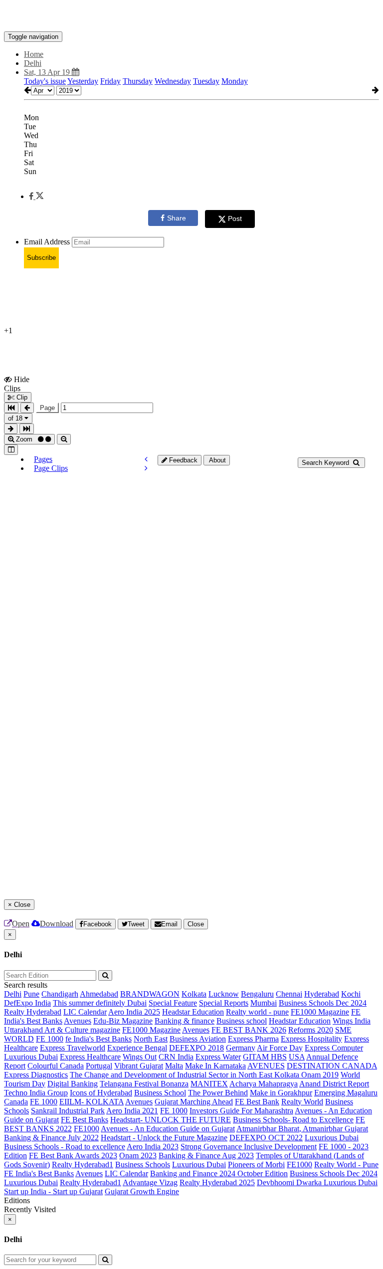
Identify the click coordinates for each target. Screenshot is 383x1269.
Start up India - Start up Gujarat (53, 1191)
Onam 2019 (320, 1074)
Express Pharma (253, 1039)
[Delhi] (191, 16)
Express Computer (334, 1048)
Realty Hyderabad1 (82, 1164)
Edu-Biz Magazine (123, 1021)
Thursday (138, 81)
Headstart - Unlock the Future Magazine (164, 1137)
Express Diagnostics (36, 1074)
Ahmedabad (99, 994)
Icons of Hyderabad (101, 1092)
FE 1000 (49, 1039)
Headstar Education (193, 1012)
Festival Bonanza (161, 1083)
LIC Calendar (85, 1012)
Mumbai (263, 1003)
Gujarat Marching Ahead (194, 1101)
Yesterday (82, 81)
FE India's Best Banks (39, 1173)
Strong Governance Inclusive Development (249, 1146)
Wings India (352, 1021)
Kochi (351, 994)
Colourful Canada (55, 1065)
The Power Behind (218, 1092)
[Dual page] (11, 449)
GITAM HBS (265, 1057)
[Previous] (146, 459)
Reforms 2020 (310, 1030)
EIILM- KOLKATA (91, 1101)
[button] (36, 196)
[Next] (146, 468)
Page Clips (51, 468)
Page (47, 408)
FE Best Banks (84, 1119)
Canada (16, 1101)
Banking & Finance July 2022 (51, 1137)
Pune (31, 994)
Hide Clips (16, 383)
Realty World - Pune (346, 1164)
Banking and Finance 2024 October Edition (219, 1173)
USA (297, 1057)
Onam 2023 (138, 1155)
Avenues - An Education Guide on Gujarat (168, 1128)
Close (196, 924)
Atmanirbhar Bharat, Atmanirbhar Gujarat (302, 1128)
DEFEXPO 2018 (196, 1048)
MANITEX (209, 1083)
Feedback (182, 460)
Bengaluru (257, 994)
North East (151, 1039)
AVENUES (266, 1065)
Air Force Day (280, 1048)
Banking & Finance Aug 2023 (206, 1155)
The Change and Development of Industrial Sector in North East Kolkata (185, 1074)
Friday (110, 81)
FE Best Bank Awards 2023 (73, 1155)
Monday (234, 81)
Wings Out (140, 1057)
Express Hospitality (311, 1039)
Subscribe (41, 257)
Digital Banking (72, 1083)
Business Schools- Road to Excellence (293, 1119)
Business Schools (142, 1164)
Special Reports (223, 1003)
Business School (160, 1092)
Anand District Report (334, 1083)
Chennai (289, 994)
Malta (174, 1065)
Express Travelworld (72, 1048)
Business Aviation (198, 1039)
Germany (240, 1048)
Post (235, 218)
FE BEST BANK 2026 (248, 1030)
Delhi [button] (32, 63)
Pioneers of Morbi (256, 1164)
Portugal (99, 1065)
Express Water (218, 1057)
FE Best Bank (257, 1101)
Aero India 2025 (134, 1012)
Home (33, 54)
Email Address (47, 241)
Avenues (77, 1021)
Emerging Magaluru (346, 1092)
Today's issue (45, 81)
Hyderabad (321, 994)
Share (176, 218)
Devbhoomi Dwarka (290, 1182)
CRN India (176, 1057)
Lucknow (223, 994)
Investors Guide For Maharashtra (241, 1110)
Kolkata (194, 994)
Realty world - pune (257, 1012)
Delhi (12, 994)
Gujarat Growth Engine (142, 1191)
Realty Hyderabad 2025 (217, 1182)
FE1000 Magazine (320, 1012)
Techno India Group (36, 1092)
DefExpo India (27, 1003)
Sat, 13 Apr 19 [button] (48, 72)
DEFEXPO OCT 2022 (266, 1137)
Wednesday (173, 81)
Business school (241, 1021)
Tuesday (206, 81)
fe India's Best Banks (98, 1039)
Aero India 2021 (132, 1110)
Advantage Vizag (150, 1182)
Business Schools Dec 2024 (323, 1003)
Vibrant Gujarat (138, 1065)
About (216, 460)
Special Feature (173, 1003)
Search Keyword (326, 462)
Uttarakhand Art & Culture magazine (62, 1030)
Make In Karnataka (215, 1065)
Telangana (117, 1083)
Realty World (302, 1101)
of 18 (16, 418)
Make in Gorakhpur (281, 1092)
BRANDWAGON (150, 994)
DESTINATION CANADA (332, 1065)
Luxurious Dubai (31, 1057)
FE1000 (86, 1128)
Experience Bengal (137, 1048)
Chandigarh (59, 994)
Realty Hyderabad (32, 1012)
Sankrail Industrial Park (68, 1110)
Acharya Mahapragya (263, 1083)
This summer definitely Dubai (100, 1003)
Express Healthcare (90, 1057)
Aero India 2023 (153, 1146)
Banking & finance (184, 1021)
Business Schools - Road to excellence (64, 1146)
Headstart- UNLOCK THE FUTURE (170, 1119)
